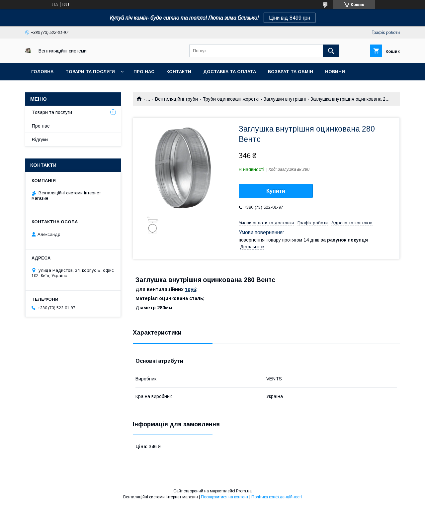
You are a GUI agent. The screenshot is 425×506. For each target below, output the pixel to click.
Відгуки (40, 139)
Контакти (178, 71)
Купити (275, 191)
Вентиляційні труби (176, 99)
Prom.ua (244, 491)
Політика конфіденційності (276, 497)
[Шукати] (331, 51)
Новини (335, 71)
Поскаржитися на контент (224, 497)
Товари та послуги (90, 71)
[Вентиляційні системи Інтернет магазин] (28, 51)
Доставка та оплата (229, 71)
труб (190, 289)
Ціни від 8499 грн (289, 18)
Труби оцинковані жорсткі (231, 99)
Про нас (143, 71)
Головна (42, 71)
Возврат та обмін (290, 71)
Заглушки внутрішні (285, 99)
